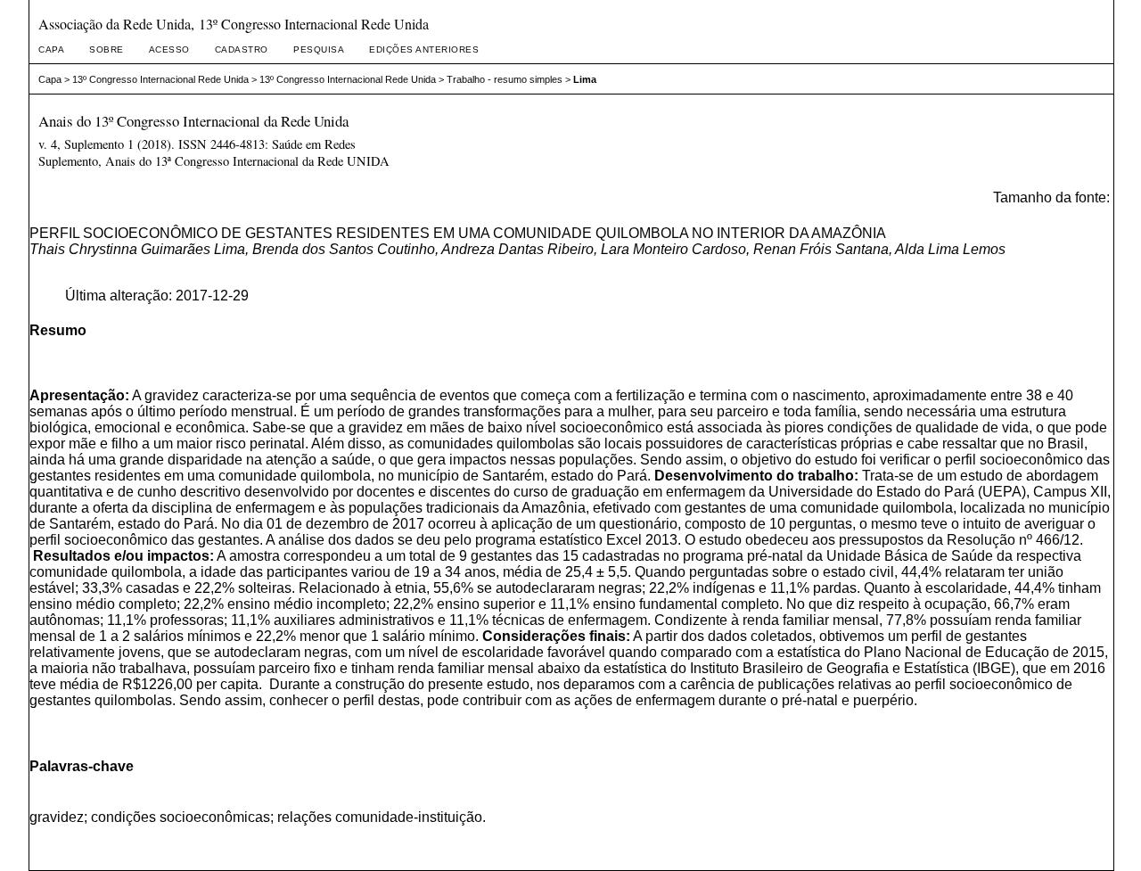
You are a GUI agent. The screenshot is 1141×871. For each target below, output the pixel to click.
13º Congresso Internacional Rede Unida (160, 79)
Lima (584, 79)
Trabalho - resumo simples (504, 79)
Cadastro (241, 49)
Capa (51, 49)
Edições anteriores (424, 49)
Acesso (169, 49)
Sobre (106, 49)
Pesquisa (318, 49)
